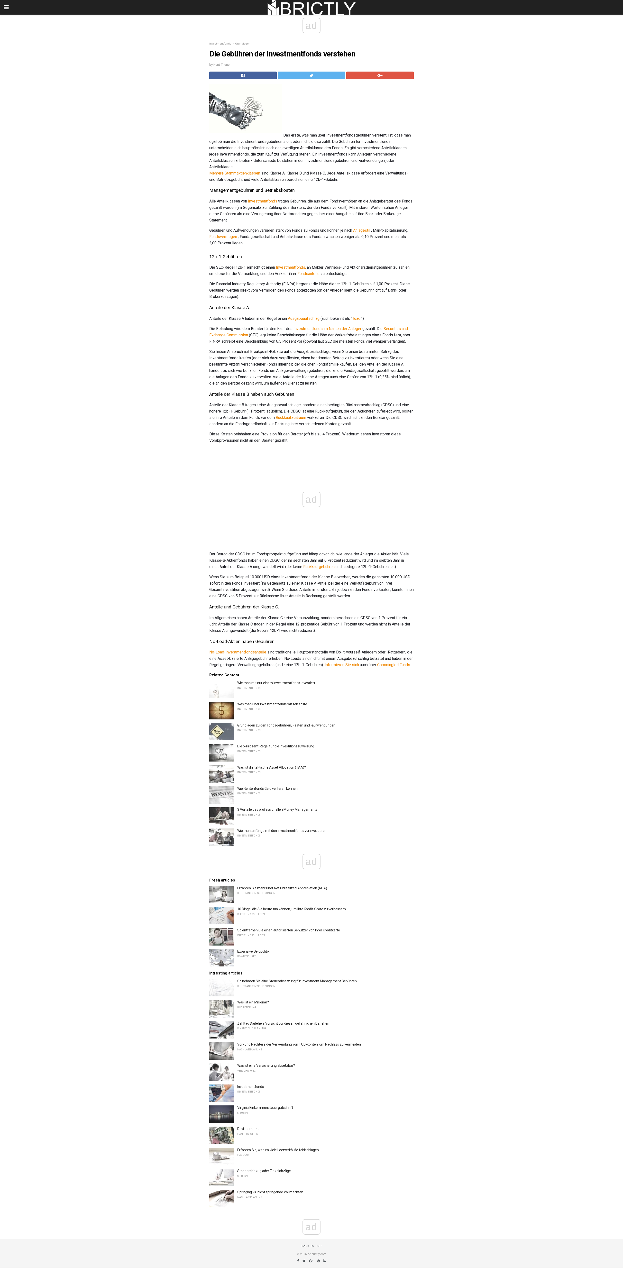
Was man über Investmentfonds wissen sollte (272, 704)
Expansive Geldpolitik (253, 951)
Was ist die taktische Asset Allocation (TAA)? (271, 767)
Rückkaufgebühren (319, 566)
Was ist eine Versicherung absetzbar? (266, 1065)
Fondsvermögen (223, 236)
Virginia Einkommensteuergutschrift (265, 1108)
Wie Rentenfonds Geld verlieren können (267, 788)
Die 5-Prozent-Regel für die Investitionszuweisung (275, 746)
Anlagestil (361, 230)
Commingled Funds (393, 664)
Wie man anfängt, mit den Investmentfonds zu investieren (282, 831)
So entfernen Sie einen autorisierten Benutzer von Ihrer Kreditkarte (288, 930)
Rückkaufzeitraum (291, 417)
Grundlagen (242, 43)
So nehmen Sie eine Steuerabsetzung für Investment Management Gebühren (297, 981)
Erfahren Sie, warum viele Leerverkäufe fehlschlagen (278, 1150)
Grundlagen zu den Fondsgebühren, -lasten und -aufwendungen (286, 725)
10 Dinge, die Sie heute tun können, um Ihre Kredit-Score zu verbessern (291, 909)
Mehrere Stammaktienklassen (234, 173)
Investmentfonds (220, 43)
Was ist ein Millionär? (253, 1002)
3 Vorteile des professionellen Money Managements (277, 809)
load (356, 318)
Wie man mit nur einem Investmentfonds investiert (276, 683)
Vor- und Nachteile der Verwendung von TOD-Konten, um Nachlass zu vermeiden (299, 1044)
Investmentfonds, (291, 267)
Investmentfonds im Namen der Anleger (327, 328)
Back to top (312, 1246)
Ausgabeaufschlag (304, 318)
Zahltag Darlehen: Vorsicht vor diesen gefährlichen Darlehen (283, 1023)
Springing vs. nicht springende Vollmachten (270, 1192)
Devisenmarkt (248, 1129)
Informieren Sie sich (342, 664)
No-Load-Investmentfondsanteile (237, 652)
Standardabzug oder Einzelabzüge (264, 1171)
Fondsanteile (308, 273)
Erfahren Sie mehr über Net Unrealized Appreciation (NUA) (282, 888)
